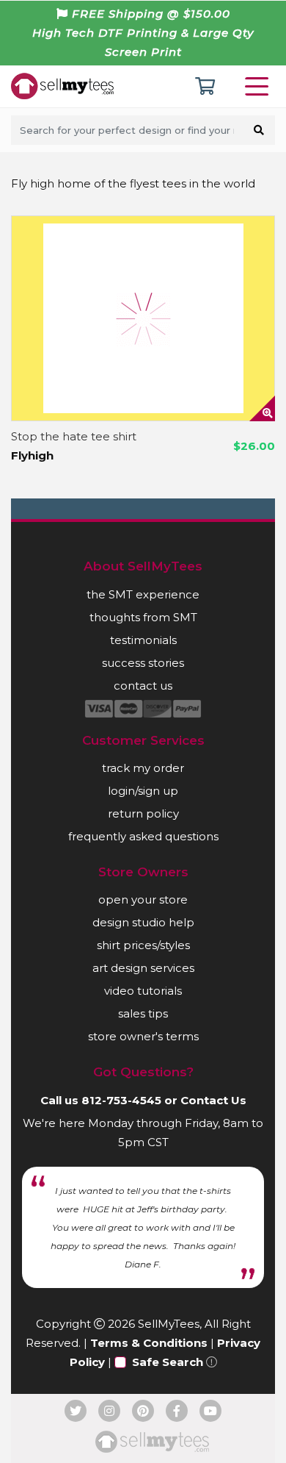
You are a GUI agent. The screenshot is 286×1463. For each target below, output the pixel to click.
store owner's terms (143, 1036)
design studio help (143, 922)
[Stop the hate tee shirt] (143, 318)
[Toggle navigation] (259, 86)
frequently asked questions (143, 836)
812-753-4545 (121, 1100)
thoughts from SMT (143, 617)
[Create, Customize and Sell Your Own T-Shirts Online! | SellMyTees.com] (62, 85)
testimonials (143, 640)
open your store (143, 899)
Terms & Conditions (149, 1343)
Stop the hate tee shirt (73, 436)
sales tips (143, 1013)
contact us (143, 686)
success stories (143, 663)
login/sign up (143, 791)
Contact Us (213, 1100)
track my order (143, 768)
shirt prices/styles (143, 945)
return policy (143, 813)
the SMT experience (143, 594)
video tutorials (143, 991)
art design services (143, 968)
